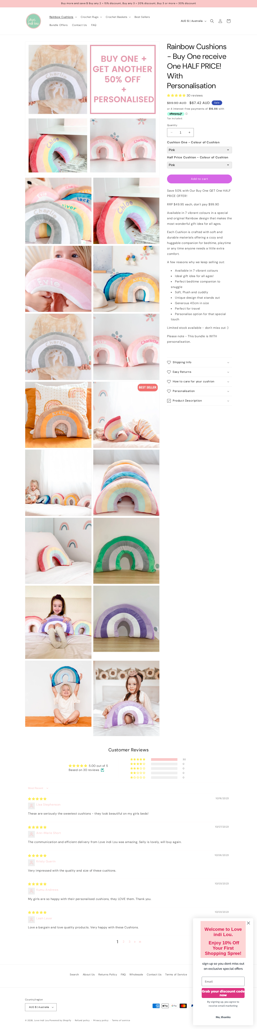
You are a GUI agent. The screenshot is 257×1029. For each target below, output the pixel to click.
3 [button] (130, 942)
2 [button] (124, 942)
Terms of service (121, 1020)
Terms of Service (176, 974)
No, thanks (223, 1017)
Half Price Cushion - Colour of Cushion (197, 157)
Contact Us (154, 974)
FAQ (123, 974)
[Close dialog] (248, 923)
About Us (89, 974)
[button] (63, 17)
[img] (37, 799)
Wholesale (136, 974)
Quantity (172, 125)
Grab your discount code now (223, 993)
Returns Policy (107, 974)
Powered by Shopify (60, 1020)
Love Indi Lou (41, 1020)
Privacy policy (101, 1020)
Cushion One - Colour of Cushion (193, 142)
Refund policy (82, 1020)
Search (74, 974)
